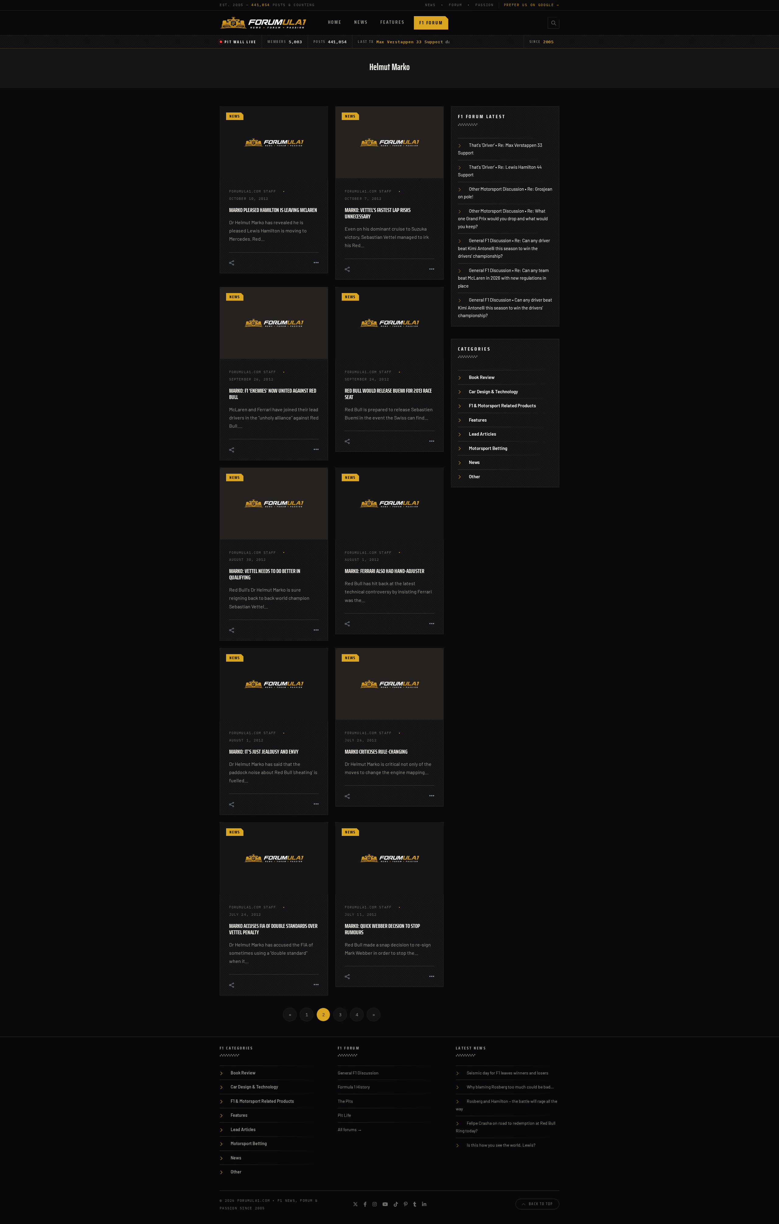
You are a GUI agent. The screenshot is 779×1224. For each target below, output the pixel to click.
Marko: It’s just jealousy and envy (264, 751)
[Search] (553, 23)
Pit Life (344, 1115)
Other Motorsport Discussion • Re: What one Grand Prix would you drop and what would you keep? (503, 218)
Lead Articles (482, 434)
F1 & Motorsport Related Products (502, 405)
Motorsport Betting (488, 448)
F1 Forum (431, 23)
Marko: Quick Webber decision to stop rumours (382, 929)
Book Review (481, 377)
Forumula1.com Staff (252, 191)
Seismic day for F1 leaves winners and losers (507, 1072)
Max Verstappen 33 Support (409, 41)
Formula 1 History (354, 1086)
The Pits (345, 1101)
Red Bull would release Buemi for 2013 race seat (388, 394)
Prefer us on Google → (531, 5)
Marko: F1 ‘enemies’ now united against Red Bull (272, 394)
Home (335, 22)
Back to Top (541, 1204)
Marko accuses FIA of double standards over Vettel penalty (273, 929)
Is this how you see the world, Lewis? (501, 1145)
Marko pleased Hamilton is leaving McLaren (273, 210)
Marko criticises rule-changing (376, 751)
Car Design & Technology (493, 391)
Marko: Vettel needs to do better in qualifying (264, 574)
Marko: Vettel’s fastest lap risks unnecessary (377, 213)
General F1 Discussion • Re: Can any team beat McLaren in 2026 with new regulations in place (503, 277)
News (361, 22)
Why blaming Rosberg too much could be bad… (510, 1086)
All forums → (350, 1129)
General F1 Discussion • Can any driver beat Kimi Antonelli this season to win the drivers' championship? (505, 307)
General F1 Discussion (358, 1072)
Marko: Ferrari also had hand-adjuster (384, 571)
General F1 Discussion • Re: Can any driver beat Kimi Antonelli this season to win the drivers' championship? (504, 248)
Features (392, 22)
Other (474, 476)
